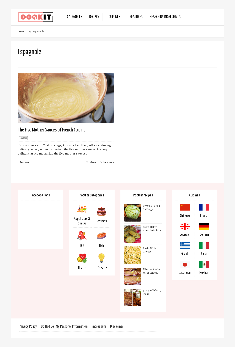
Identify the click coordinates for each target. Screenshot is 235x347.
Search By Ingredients (165, 17)
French (204, 215)
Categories (74, 17)
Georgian (185, 234)
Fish (101, 245)
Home (21, 31)
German (204, 234)
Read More (24, 162)
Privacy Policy (28, 326)
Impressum (99, 326)
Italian (204, 253)
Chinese (185, 215)
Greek (184, 253)
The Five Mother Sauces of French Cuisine (52, 130)
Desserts (101, 221)
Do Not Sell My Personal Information (64, 326)
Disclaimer (116, 326)
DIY (82, 245)
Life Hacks (101, 268)
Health (82, 268)
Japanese (185, 272)
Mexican (204, 272)
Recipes (94, 17)
